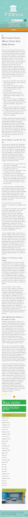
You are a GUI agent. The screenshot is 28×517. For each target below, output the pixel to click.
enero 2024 (5, 420)
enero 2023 (5, 429)
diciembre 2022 (6, 432)
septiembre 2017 (6, 478)
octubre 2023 (5, 427)
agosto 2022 (5, 441)
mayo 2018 (4, 469)
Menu (14, 30)
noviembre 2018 (5, 460)
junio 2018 (4, 467)
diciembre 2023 (6, 422)
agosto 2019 (5, 453)
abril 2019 (4, 457)
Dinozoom (14, 514)
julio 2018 (4, 464)
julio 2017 (4, 481)
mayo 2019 (4, 455)
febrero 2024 (5, 418)
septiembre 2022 (6, 439)
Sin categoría (8, 394)
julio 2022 (4, 443)
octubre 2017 (5, 476)
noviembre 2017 (5, 474)
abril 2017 (4, 485)
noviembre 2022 (6, 434)
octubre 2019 (5, 448)
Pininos (14, 14)
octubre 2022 (5, 436)
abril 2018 (4, 471)
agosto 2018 (5, 462)
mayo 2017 (4, 483)
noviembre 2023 (6, 425)
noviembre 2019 (5, 446)
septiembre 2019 (6, 450)
